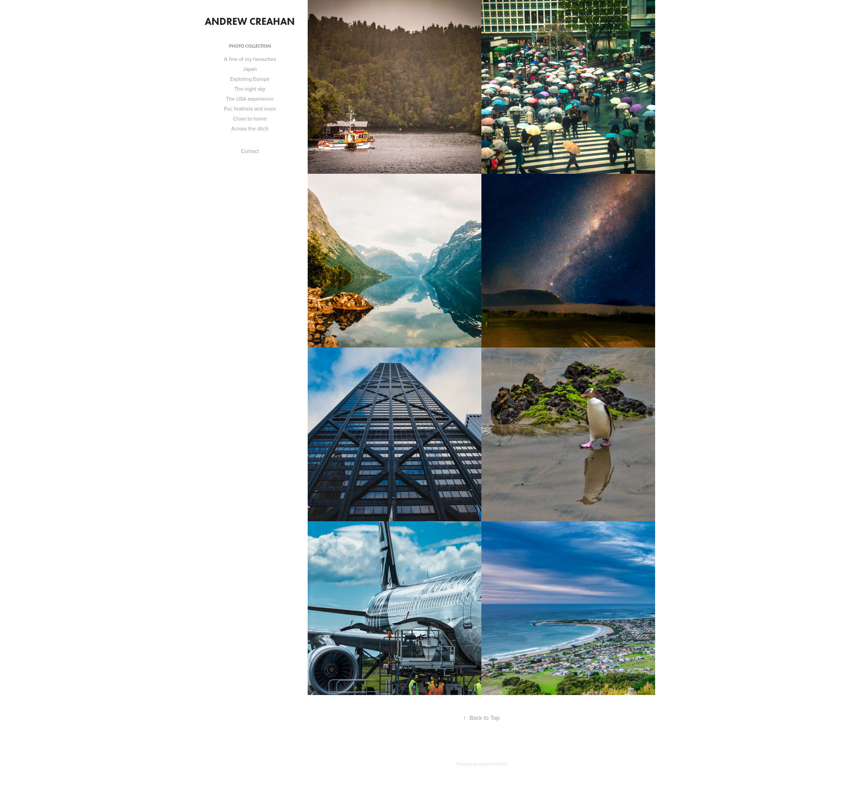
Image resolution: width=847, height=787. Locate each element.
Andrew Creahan (250, 21)
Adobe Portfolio (492, 764)
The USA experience (250, 98)
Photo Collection (250, 46)
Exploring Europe (250, 78)
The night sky (249, 88)
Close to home (250, 118)
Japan (250, 68)
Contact (250, 151)
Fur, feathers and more (250, 108)
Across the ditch (250, 128)
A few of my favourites (250, 59)
